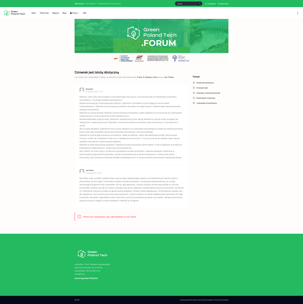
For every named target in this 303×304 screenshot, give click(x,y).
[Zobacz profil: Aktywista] (82, 90)
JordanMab (93, 3)
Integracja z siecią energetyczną (208, 93)
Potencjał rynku (202, 88)
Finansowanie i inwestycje (205, 98)
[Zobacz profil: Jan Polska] (82, 171)
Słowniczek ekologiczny (205, 83)
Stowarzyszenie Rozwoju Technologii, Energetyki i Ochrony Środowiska (204, 300)
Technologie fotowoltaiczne (206, 103)
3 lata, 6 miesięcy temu (147, 77)
